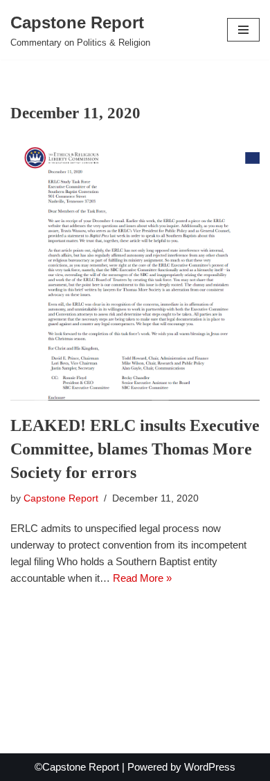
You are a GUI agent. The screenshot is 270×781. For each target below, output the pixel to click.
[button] (243, 30)
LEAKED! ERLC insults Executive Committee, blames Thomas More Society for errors (135, 448)
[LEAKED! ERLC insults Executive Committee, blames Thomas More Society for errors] (135, 274)
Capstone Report (61, 498)
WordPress (209, 767)
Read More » (142, 578)
